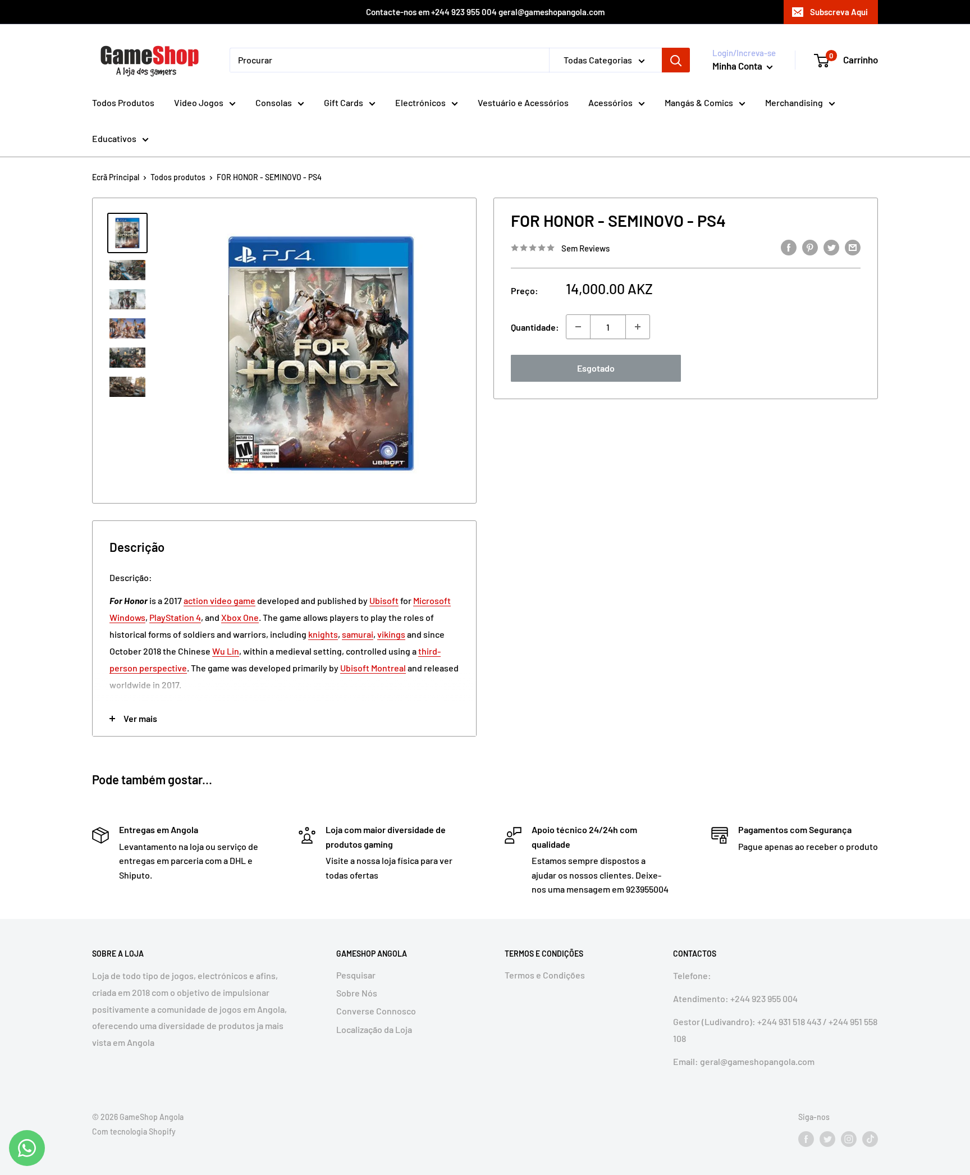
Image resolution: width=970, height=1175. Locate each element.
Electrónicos (420, 102)
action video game (219, 600)
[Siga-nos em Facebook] (806, 1138)
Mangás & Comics (699, 102)
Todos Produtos (123, 102)
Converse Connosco (376, 1010)
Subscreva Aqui (839, 12)
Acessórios (610, 102)
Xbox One (240, 617)
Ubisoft (384, 600)
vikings (391, 634)
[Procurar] (676, 60)
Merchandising (794, 102)
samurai (357, 634)
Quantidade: (535, 327)
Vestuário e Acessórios (523, 102)
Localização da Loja (374, 1029)
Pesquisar (356, 975)
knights (323, 634)
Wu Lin (225, 651)
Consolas (273, 102)
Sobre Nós (356, 992)
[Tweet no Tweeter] (831, 246)
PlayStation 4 (175, 617)
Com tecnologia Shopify (134, 1131)
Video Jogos (198, 102)
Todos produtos (177, 177)
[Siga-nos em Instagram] (849, 1138)
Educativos (114, 138)
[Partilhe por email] (853, 246)
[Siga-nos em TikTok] (870, 1138)
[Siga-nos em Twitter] (827, 1138)
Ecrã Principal (115, 177)
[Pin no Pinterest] (810, 246)
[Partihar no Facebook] (789, 246)
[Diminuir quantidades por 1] (578, 327)
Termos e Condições (545, 975)
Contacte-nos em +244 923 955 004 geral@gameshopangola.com (485, 12)
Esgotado (596, 368)
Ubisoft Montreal (373, 667)
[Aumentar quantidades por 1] (637, 327)
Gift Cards (343, 102)
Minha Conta (738, 65)
